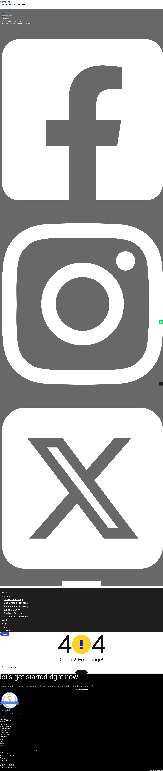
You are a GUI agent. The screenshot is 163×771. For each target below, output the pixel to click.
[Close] (105, 364)
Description (87, 390)
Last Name (97, 374)
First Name (87, 374)
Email (86, 379)
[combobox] (86, 387)
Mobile (86, 385)
